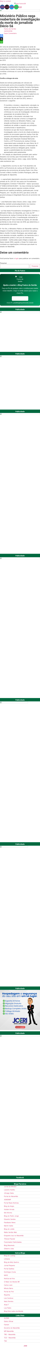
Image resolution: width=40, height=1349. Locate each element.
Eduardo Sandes (10, 1219)
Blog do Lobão (9, 1229)
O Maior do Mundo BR (12, 1282)
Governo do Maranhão (12, 1328)
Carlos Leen (8, 1285)
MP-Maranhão (9, 1331)
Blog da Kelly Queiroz (11, 1262)
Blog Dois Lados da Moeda (13, 1311)
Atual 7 (6, 1305)
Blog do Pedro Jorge (11, 1216)
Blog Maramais (9, 1245)
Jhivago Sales (9, 1193)
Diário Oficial (8, 1321)
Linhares (7, 1259)
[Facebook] (20, 35)
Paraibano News (9, 1222)
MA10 (6, 1275)
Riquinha (7, 1295)
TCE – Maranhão (10, 1338)
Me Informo (8, 1213)
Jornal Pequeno (9, 1265)
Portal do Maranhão (11, 1196)
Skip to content (5, 1)
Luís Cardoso (8, 1298)
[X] (20, 38)
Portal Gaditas (9, 1269)
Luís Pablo (7, 1308)
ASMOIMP (7, 1200)
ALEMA (6, 1318)
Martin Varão (8, 1226)
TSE (5, 1341)
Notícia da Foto (9, 1278)
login (17, 258)
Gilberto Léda (9, 1249)
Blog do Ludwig (9, 1256)
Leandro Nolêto (9, 1190)
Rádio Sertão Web (10, 1232)
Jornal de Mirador (10, 1186)
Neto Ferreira (8, 1301)
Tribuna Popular (9, 1239)
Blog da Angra (9, 1206)
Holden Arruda (9, 1209)
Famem (6, 1325)
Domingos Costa (10, 1272)
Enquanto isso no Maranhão (14, 1235)
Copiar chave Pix (20, 298)
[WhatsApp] (20, 41)
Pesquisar (3, 263)
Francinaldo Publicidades (13, 1242)
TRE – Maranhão (9, 1334)
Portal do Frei (9, 1292)
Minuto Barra (8, 1288)
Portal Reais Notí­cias (11, 1203)
